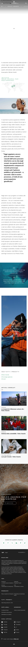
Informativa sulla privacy (6, 612)
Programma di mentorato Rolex (19, 594)
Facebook (18, 624)
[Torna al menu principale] (2, 6)
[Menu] (2, 3)
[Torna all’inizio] (14, 644)
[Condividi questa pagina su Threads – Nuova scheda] (3, 542)
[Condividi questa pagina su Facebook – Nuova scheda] (8, 542)
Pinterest (5, 629)
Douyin (17, 632)
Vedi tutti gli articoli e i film (7, 602)
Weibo (17, 629)
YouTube (5, 622)
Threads (5, 624)
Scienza (7, 585)
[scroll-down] (14, 28)
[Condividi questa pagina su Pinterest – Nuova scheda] (20, 542)
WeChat (5, 632)
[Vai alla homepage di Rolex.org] (14, 2)
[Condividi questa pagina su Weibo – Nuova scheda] (24, 542)
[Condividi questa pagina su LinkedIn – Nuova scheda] (16, 542)
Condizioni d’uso (4, 610)
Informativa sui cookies (6, 614)
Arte (18, 585)
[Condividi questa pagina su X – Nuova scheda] (12, 542)
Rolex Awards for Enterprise (7, 594)
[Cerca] (26, 3)
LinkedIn (5, 627)
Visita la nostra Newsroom (19, 610)
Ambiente (17, 582)
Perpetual (7, 582)
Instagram (18, 622)
